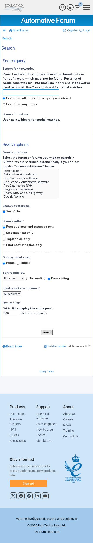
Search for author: (16, 114)
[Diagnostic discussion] (30, 189)
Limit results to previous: (21, 288)
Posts (10, 262)
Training (68, 430)
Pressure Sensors (16, 422)
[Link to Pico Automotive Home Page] (13, 7)
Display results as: (16, 257)
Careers (68, 419)
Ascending (37, 278)
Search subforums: (17, 205)
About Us (69, 414)
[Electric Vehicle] (30, 196)
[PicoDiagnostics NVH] (30, 185)
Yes (8, 211)
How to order (45, 429)
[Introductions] (30, 171)
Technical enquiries (42, 416)
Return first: (11, 303)
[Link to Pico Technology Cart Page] (77, 7)
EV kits (14, 435)
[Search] (62, 7)
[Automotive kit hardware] (30, 174)
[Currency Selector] (70, 7)
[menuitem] (85, 30)
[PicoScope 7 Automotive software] (30, 182)
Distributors (44, 440)
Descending (59, 278)
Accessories (18, 440)
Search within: (13, 221)
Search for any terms (21, 104)
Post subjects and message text (29, 226)
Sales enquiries (46, 424)
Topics (24, 262)
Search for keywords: (18, 68)
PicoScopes (17, 414)
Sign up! (28, 483)
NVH (13, 429)
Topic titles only (17, 239)
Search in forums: (16, 152)
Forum (40, 435)
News (67, 425)
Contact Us (70, 436)
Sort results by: (14, 272)
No (18, 211)
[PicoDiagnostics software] (30, 178)
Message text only (19, 232)
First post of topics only (23, 245)
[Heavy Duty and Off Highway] (30, 193)
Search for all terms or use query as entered (38, 98)
